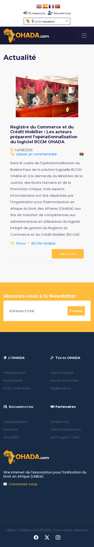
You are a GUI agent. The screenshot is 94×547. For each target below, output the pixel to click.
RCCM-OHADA (43, 243)
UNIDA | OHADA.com (22, 530)
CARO (76, 437)
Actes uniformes (64, 380)
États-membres (17, 388)
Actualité (11, 437)
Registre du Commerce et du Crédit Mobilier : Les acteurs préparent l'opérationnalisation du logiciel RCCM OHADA (43, 134)
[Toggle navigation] (84, 35)
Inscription (62, 13)
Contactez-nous (23, 484)
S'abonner (76, 311)
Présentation (14, 372)
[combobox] (47, 21)
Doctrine (10, 429)
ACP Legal (58, 437)
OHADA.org (59, 421)
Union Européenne (65, 429)
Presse (21, 243)
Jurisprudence (15, 421)
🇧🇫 (81, 154)
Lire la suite (68, 253)
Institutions (12, 380)
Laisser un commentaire (36, 154)
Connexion (36, 13)
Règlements (60, 388)
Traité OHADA (61, 372)
